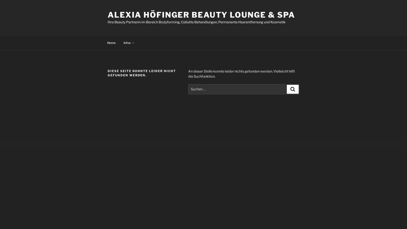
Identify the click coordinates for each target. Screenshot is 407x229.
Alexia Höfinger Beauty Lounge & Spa (201, 15)
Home (111, 43)
